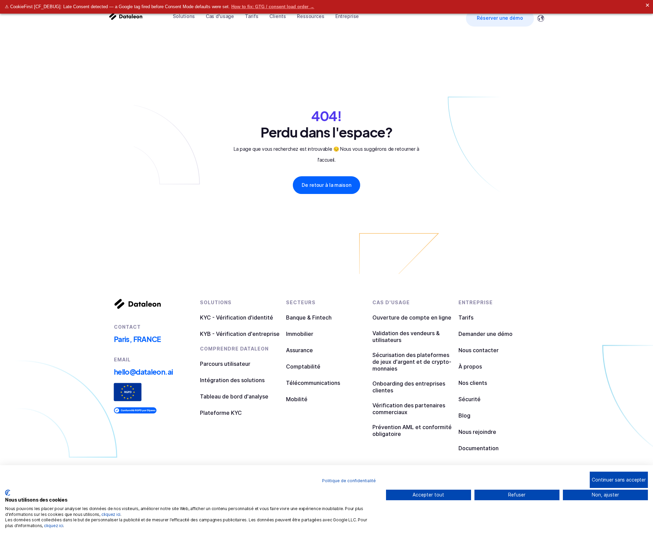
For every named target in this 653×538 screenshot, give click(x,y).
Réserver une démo (500, 18)
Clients (277, 16)
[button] (183, 16)
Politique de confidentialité (349, 480)
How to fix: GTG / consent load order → (272, 6)
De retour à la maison (326, 185)
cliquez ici (110, 514)
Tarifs (251, 16)
